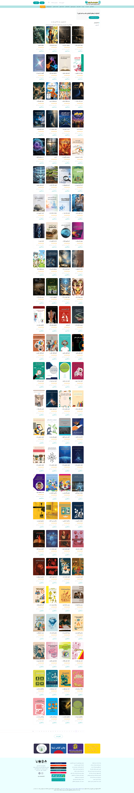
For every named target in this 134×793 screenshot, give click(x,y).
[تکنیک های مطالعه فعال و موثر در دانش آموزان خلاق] (65, 650)
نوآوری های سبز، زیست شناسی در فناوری (49, 437)
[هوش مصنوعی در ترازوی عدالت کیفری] (52, 118)
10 (62, 731)
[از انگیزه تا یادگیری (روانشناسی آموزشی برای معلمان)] (65, 510)
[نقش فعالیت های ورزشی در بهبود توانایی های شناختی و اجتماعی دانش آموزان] (39, 342)
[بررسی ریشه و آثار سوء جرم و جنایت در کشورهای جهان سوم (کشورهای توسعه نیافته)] (39, 286)
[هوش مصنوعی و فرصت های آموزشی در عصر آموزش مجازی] (78, 454)
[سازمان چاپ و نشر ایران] (75, 748)
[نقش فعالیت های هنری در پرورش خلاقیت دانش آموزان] (52, 342)
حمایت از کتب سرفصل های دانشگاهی (78, 781)
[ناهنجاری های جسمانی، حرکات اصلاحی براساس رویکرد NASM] (39, 314)
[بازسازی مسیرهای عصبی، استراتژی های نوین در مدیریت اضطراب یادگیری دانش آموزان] (39, 566)
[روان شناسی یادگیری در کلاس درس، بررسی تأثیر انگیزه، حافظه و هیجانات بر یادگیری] (52, 706)
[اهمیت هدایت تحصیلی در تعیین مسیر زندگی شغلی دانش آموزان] (65, 566)
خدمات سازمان (62, 6)
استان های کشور (48, 6)
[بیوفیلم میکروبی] (39, 34)
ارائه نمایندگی (67, 6)
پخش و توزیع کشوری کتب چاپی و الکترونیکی (77, 763)
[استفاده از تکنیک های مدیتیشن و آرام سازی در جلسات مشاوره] (52, 202)
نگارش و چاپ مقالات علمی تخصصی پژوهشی (94, 775)
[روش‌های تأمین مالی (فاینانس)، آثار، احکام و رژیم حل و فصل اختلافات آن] (52, 258)
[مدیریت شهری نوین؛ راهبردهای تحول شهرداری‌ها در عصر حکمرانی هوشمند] (65, 118)
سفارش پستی (81, 49)
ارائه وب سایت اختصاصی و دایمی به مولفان (94, 781)
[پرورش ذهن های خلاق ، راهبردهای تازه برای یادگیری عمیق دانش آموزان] (78, 230)
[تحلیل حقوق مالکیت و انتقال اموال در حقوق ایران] (39, 90)
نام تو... (55, 157)
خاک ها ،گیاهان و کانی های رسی (51, 241)
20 (39, 731)
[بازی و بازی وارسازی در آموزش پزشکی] (39, 118)
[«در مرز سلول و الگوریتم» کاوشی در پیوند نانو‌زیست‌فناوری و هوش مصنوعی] (39, 146)
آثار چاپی (97, 25)
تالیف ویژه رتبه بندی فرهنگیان (79, 777)
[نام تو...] (52, 146)
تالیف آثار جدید (58, 765)
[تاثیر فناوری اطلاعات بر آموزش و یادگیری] (65, 230)
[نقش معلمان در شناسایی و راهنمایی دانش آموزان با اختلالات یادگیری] (65, 398)
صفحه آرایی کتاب (58, 772)
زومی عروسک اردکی (79, 297)
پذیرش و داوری (73, 6)
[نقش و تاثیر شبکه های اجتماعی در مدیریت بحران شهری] (39, 398)
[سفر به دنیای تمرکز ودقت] (52, 34)
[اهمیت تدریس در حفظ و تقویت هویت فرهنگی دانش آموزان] (78, 566)
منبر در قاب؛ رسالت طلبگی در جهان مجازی (75, 101)
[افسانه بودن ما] (39, 230)
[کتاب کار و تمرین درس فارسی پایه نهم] (78, 174)
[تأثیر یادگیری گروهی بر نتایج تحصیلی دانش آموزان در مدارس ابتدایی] (39, 594)
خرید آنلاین (76, 49)
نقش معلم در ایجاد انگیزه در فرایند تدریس (75, 409)
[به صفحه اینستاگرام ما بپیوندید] (42, 773)
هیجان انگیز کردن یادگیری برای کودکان (63, 493)
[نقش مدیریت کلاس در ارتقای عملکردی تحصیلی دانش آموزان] (39, 370)
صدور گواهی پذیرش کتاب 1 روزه (96, 767)
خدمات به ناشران (55, 6)
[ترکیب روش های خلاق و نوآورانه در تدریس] (78, 650)
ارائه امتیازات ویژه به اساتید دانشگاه (78, 769)
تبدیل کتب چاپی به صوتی (97, 779)
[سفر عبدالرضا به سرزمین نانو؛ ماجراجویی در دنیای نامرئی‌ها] (52, 90)
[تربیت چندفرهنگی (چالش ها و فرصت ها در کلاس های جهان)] (39, 622)
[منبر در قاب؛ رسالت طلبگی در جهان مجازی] (78, 90)
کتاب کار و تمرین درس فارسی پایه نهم (76, 185)
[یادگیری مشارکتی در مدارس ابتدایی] (52, 482)
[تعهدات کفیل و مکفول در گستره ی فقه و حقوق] (78, 34)
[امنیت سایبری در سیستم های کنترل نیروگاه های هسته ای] (39, 202)
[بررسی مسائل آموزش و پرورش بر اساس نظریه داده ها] (65, 594)
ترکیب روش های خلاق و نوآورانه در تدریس (75, 661)
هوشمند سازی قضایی (79, 493)
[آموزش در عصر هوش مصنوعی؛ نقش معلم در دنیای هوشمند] (78, 538)
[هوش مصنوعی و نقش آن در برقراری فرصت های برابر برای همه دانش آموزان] (52, 454)
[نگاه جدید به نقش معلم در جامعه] (78, 426)
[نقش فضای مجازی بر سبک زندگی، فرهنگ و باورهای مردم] (65, 342)
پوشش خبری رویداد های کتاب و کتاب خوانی (77, 773)
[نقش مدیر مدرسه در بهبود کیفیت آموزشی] (52, 370)
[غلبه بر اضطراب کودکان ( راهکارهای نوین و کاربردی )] (39, 482)
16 (48, 731)
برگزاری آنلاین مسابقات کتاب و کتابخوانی (78, 775)
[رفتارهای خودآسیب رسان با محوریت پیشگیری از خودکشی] (65, 706)
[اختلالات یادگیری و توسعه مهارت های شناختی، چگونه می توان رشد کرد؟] (78, 510)
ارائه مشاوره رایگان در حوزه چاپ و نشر (78, 767)
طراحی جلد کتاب (58, 770)
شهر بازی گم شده (80, 129)
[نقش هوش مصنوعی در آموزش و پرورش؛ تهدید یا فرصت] (65, 62)
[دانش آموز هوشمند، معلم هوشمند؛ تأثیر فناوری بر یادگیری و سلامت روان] (52, 678)
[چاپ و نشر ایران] (93, 2)
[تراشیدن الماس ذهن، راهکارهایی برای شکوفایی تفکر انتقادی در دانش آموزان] (52, 622)
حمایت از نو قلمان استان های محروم (78, 779)
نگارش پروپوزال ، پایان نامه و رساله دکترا (95, 773)
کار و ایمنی (68, 325)
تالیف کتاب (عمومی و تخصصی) (79, 765)
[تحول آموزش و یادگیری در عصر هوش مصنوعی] (65, 286)
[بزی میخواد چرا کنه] (39, 258)
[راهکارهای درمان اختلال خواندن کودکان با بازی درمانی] (78, 706)
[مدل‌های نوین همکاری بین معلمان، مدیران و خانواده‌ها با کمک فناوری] (52, 62)
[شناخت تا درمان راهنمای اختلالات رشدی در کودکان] (78, 146)
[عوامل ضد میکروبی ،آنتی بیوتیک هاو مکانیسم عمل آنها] (78, 62)
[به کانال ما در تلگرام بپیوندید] (39, 773)
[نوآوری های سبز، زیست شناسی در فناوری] (52, 426)
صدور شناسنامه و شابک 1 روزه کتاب (96, 765)
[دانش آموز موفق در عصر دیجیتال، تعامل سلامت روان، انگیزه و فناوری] (65, 678)
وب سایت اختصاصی (94, 17)
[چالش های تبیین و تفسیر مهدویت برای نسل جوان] (39, 650)
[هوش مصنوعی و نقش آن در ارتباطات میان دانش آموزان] (65, 454)
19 (41, 731)
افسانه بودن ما (41, 241)
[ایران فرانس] (58, 779)
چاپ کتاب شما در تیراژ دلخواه (96, 763)
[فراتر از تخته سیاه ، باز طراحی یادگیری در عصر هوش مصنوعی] (65, 202)
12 (57, 731)
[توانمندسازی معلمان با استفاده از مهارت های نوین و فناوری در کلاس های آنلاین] (52, 650)
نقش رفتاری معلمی (79, 353)
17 (46, 731)
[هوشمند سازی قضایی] (78, 482)
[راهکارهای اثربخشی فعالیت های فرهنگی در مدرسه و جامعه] (39, 678)
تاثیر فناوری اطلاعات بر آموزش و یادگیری (63, 241)
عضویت (36, 2)
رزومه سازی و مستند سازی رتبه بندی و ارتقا (94, 771)
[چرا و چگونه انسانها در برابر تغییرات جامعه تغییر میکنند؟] (65, 90)
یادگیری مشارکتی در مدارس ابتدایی (50, 493)
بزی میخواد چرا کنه (40, 269)
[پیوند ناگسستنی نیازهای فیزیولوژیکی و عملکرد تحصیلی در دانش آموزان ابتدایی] (65, 622)
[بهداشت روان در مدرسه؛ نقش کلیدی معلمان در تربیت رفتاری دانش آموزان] (52, 594)
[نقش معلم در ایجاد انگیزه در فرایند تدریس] (78, 398)
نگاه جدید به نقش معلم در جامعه (77, 437)
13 (55, 731)
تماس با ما (87, 6)
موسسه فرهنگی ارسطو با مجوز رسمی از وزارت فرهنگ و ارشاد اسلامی (72, 788)
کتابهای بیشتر (58, 736)
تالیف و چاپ (78, 6)
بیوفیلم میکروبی (41, 45)
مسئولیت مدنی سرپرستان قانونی (64, 45)
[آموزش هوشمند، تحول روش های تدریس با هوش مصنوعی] (52, 538)
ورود (42, 2)
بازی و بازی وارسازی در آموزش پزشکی (37, 129)
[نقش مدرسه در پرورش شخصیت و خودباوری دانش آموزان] (78, 370)
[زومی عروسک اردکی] (78, 286)
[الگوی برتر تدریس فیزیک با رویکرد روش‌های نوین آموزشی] (39, 62)
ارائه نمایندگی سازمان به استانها (79, 771)
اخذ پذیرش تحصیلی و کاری (58, 767)
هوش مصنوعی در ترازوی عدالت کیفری (50, 129)
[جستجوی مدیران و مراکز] (48, 2)
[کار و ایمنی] (65, 314)
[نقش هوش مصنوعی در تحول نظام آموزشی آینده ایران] (39, 174)
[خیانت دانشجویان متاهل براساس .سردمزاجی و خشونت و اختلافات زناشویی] (78, 258)
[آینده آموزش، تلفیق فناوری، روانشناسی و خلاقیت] (52, 566)
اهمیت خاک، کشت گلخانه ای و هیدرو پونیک (49, 185)
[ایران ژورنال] (92, 748)
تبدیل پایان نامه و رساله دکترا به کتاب (95, 777)
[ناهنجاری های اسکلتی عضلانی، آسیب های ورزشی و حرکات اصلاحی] (52, 314)
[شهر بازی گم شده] (78, 118)
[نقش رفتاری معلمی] (78, 342)
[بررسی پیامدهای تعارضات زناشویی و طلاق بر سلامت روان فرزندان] (78, 594)
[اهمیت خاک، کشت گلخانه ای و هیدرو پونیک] (52, 174)
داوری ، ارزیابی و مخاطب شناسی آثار (95, 769)
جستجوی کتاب (42, 6)
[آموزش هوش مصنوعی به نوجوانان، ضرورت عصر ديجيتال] (65, 538)
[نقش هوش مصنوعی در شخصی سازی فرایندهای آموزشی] (52, 398)
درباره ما (83, 6)
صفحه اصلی (92, 6)
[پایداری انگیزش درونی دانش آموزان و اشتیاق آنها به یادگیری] (78, 622)
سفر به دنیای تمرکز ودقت (52, 45)
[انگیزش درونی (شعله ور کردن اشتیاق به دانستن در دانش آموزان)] (39, 538)
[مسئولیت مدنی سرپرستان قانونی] (65, 34)
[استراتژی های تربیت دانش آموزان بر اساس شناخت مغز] (39, 510)
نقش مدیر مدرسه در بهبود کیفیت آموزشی (49, 381)
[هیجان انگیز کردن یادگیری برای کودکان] (65, 482)
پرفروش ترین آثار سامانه (58, 763)
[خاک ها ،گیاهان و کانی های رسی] (52, 230)
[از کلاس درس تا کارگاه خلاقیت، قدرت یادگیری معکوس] (52, 510)
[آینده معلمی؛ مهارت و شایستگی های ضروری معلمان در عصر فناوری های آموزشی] (78, 202)
